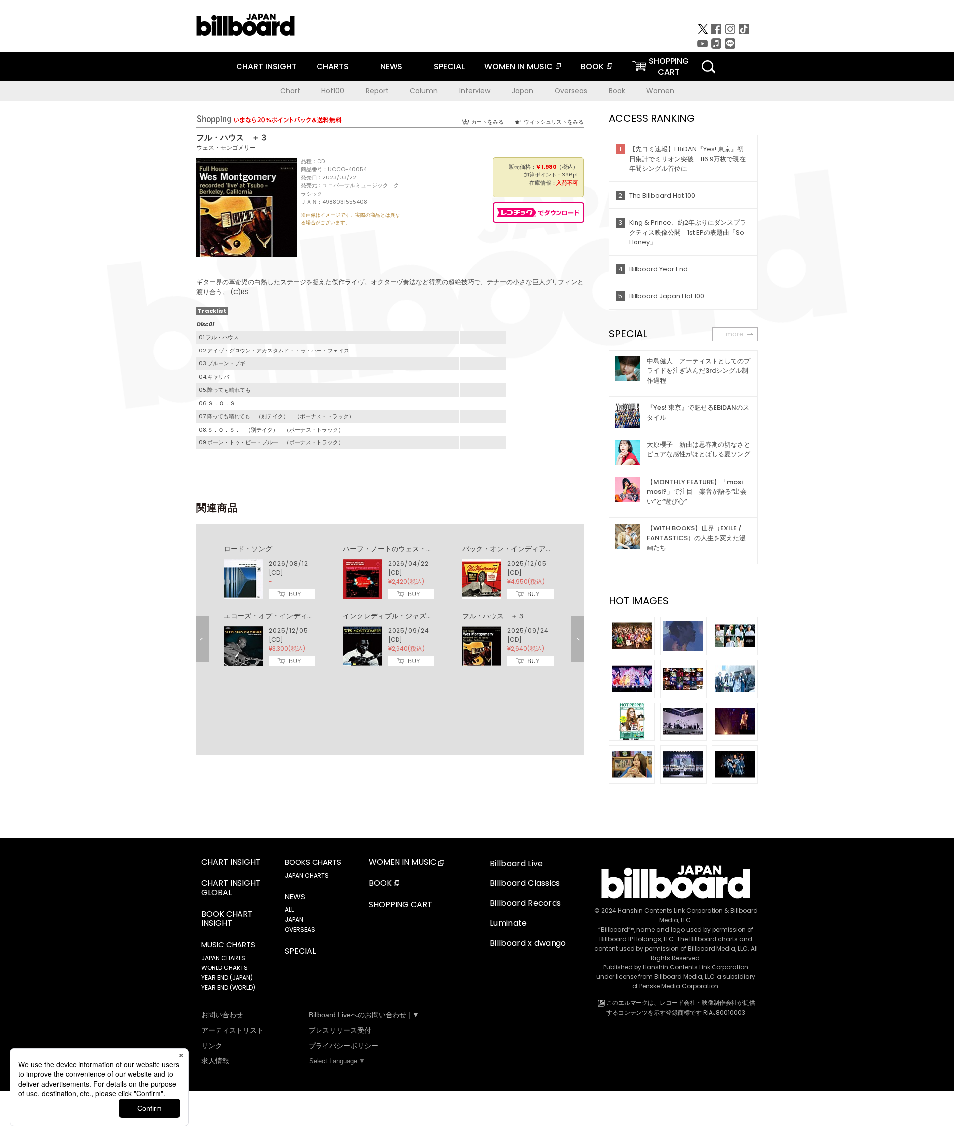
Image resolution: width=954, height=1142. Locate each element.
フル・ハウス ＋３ (493, 616)
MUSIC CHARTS (228, 944)
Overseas (571, 91)
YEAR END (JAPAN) (227, 977)
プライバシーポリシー (343, 1046)
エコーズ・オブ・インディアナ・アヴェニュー (297, 616)
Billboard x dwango (528, 943)
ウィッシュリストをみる (554, 122)
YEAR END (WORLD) (228, 987)
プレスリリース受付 (340, 1030)
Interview (474, 91)
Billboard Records (525, 903)
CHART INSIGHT (266, 66)
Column (424, 91)
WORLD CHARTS (224, 968)
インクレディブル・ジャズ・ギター (398, 616)
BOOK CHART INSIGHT (227, 919)
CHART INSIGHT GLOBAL (231, 888)
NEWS (391, 66)
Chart (290, 91)
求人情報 (215, 1061)
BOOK (592, 66)
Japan (522, 91)
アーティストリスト (232, 1030)
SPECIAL (449, 66)
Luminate (508, 923)
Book (617, 91)
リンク (211, 1046)
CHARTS (333, 66)
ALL (289, 909)
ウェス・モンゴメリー (226, 147)
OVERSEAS (300, 929)
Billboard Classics (525, 883)
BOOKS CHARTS (313, 862)
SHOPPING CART (400, 905)
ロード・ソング (248, 549)
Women (660, 91)
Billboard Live (516, 863)
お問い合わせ (222, 1015)
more (735, 334)
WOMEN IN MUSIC (518, 66)
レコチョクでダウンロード (538, 212)
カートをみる (487, 122)
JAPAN (294, 919)
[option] (390, 606)
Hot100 (332, 91)
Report (377, 91)
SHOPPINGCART (669, 66)
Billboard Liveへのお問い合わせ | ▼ (364, 1015)
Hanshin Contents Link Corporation (670, 910)
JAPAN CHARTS (223, 958)
